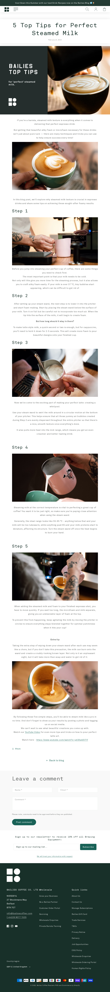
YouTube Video (32, 732)
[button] (16, 9)
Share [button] (18, 749)
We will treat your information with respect (55, 856)
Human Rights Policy (81, 968)
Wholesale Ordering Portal (84, 962)
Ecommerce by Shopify (71, 985)
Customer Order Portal (49, 908)
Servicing (43, 914)
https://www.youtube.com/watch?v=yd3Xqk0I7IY (62, 740)
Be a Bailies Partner (48, 902)
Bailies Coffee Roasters (46, 985)
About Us (76, 896)
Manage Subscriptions (82, 908)
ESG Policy (77, 950)
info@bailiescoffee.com (19, 913)
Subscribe (88, 847)
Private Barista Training (50, 926)
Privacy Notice (78, 932)
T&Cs (74, 926)
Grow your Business (48, 896)
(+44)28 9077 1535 (16, 917)
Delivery (75, 938)
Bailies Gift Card (79, 914)
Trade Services (78, 920)
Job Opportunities (80, 944)
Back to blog (56, 760)
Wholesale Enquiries (48, 920)
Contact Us (77, 902)
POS (56, 985)
